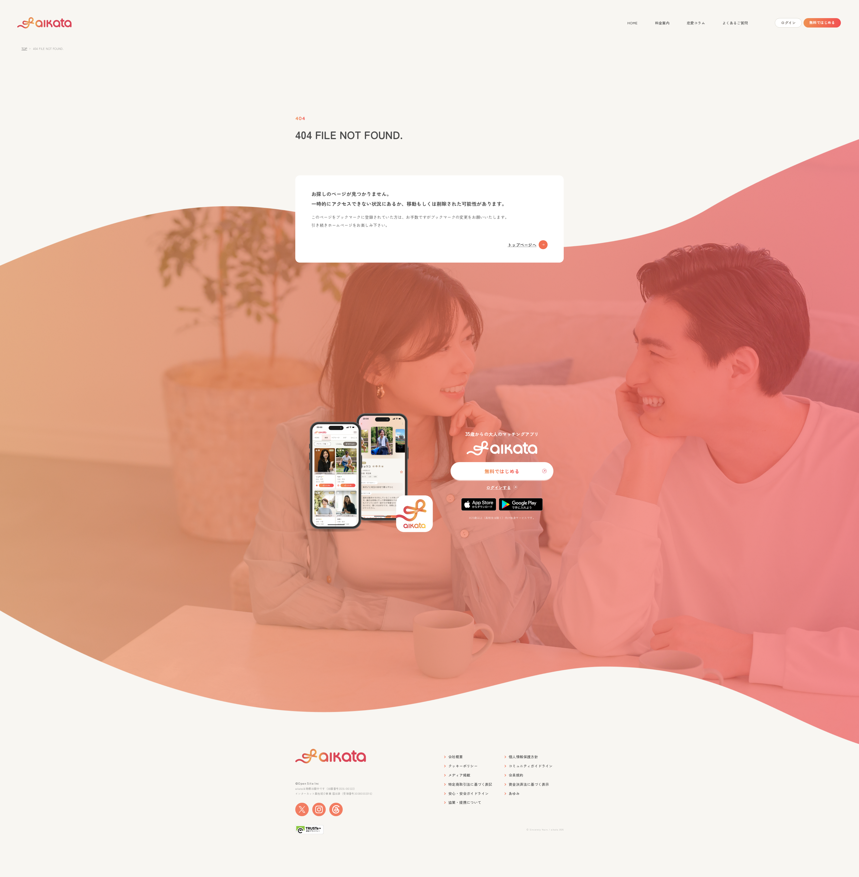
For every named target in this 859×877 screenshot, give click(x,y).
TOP (24, 48)
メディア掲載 (459, 775)
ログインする (498, 487)
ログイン (788, 22)
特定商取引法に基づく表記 (470, 784)
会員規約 (516, 775)
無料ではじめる (822, 22)
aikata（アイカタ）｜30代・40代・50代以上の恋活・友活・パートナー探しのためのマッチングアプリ (44, 22)
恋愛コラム (696, 22)
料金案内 (662, 22)
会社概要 (455, 756)
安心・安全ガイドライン (468, 793)
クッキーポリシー (463, 766)
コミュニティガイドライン (531, 766)
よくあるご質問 (735, 22)
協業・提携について (464, 802)
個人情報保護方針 (523, 756)
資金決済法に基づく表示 (529, 784)
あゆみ (514, 793)
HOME (632, 22)
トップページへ (522, 245)
